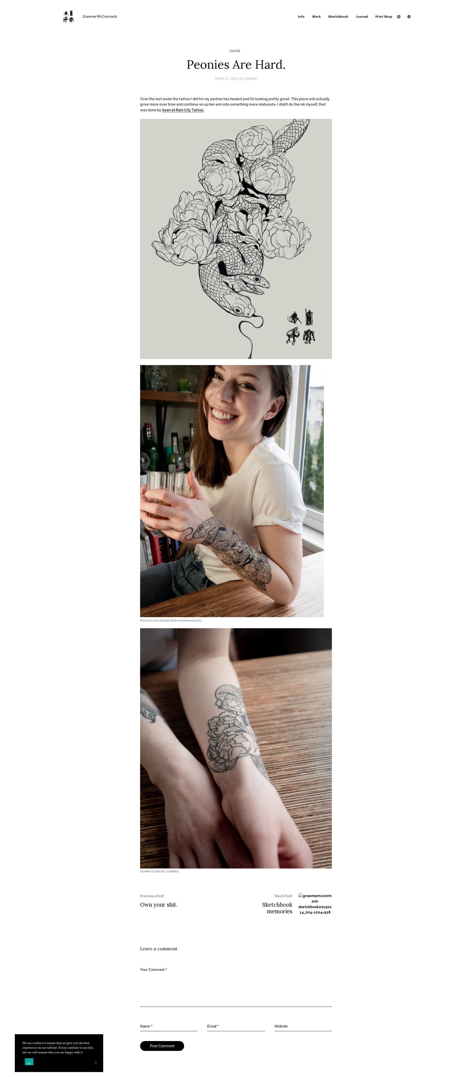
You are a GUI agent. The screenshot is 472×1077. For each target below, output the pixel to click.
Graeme (250, 78)
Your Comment (153, 969)
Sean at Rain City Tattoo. (183, 110)
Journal (234, 51)
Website (281, 1026)
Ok (29, 1063)
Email (213, 1026)
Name (146, 1026)
